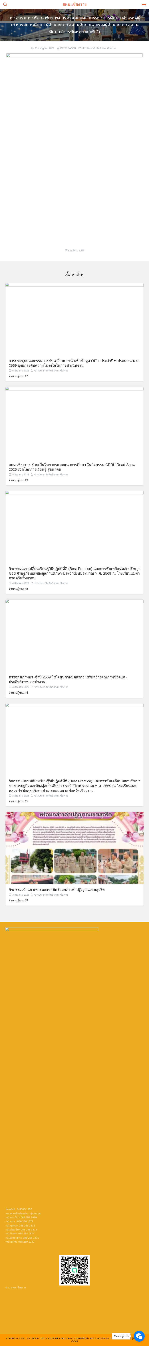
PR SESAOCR (68, 48)
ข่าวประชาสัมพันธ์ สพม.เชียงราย (99, 48)
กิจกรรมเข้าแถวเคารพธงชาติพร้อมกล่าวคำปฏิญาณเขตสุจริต (57, 890)
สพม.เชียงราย (75, 4)
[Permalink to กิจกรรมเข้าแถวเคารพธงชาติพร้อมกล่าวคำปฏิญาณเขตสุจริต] (74, 847)
